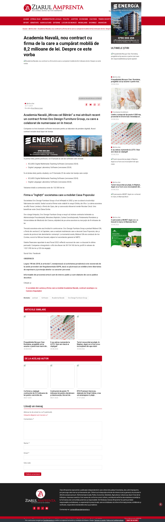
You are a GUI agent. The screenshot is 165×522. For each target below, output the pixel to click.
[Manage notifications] (160, 504)
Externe (56, 23)
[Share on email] (90, 104)
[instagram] (38, 508)
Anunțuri (102, 23)
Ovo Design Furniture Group (77, 298)
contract (35, 298)
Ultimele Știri (120, 48)
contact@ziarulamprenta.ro (80, 509)
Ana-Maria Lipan (37, 108)
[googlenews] (46, 508)
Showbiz (93, 23)
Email (26, 453)
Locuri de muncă (69, 23)
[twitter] (42, 508)
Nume (27, 443)
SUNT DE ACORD (132, 520)
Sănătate (34, 23)
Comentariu (29, 419)
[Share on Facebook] (86, 104)
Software (45, 298)
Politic (66, 19)
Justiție (74, 19)
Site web (27, 463)
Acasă (26, 19)
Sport (26, 23)
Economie (83, 19)
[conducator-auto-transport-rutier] (126, 248)
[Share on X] (98, 104)
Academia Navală (58, 298)
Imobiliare (82, 23)
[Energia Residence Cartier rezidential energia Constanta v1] (126, 43)
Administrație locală (51, 19)
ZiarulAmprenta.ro (48, 520)
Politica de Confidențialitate (114, 520)
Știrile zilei (35, 19)
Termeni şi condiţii (100, 520)
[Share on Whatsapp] (94, 104)
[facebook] (34, 508)
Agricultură (45, 23)
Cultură (93, 19)
